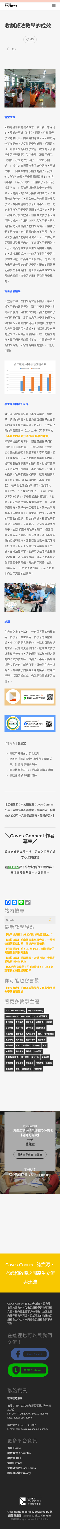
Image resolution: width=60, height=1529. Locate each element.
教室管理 (9, 1040)
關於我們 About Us (19, 1453)
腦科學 (29, 1051)
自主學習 (38, 1051)
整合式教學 (30, 1040)
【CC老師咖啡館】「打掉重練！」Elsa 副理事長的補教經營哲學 (28, 969)
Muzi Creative (43, 1515)
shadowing (25, 1016)
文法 (18, 1045)
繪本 (44, 1045)
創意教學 (29, 1022)
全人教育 (9, 1022)
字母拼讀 (9, 1028)
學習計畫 (19, 1028)
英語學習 (19, 1063)
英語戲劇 (29, 1063)
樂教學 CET (14, 1458)
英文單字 (25, 1057)
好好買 (49, 1022)
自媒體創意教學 (12, 1057)
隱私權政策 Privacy (19, 1473)
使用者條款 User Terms (21, 1468)
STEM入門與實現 (40, 1016)
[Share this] (7, 49)
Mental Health (12, 1016)
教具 (40, 1034)
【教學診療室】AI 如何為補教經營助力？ (28, 934)
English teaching (35, 1011)
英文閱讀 (9, 1063)
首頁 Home (14, 1448)
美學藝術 (9, 1051)
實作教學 (29, 1028)
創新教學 (40, 1022)
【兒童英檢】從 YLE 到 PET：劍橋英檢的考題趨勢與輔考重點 (29, 951)
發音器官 (36, 1045)
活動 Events (14, 1463)
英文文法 (35, 1057)
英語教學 (40, 1063)
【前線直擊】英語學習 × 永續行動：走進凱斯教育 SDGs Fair (29, 959)
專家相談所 (40, 1028)
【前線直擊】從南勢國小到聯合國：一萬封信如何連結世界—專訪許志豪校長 (29, 941)
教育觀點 (19, 1040)
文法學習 (26, 1045)
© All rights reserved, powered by (29, 1511)
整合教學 (41, 1040)
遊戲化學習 (27, 1069)
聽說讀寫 (19, 1051)
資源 (18, 1069)
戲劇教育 (19, 1034)
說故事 (49, 1063)
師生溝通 (9, 1034)
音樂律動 (38, 1069)
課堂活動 (9, 1069)
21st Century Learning (15, 1011)
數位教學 (9, 1045)
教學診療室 (49, 1034)
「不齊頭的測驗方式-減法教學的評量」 (26, 436)
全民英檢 (19, 1022)
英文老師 (45, 1057)
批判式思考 (30, 1034)
